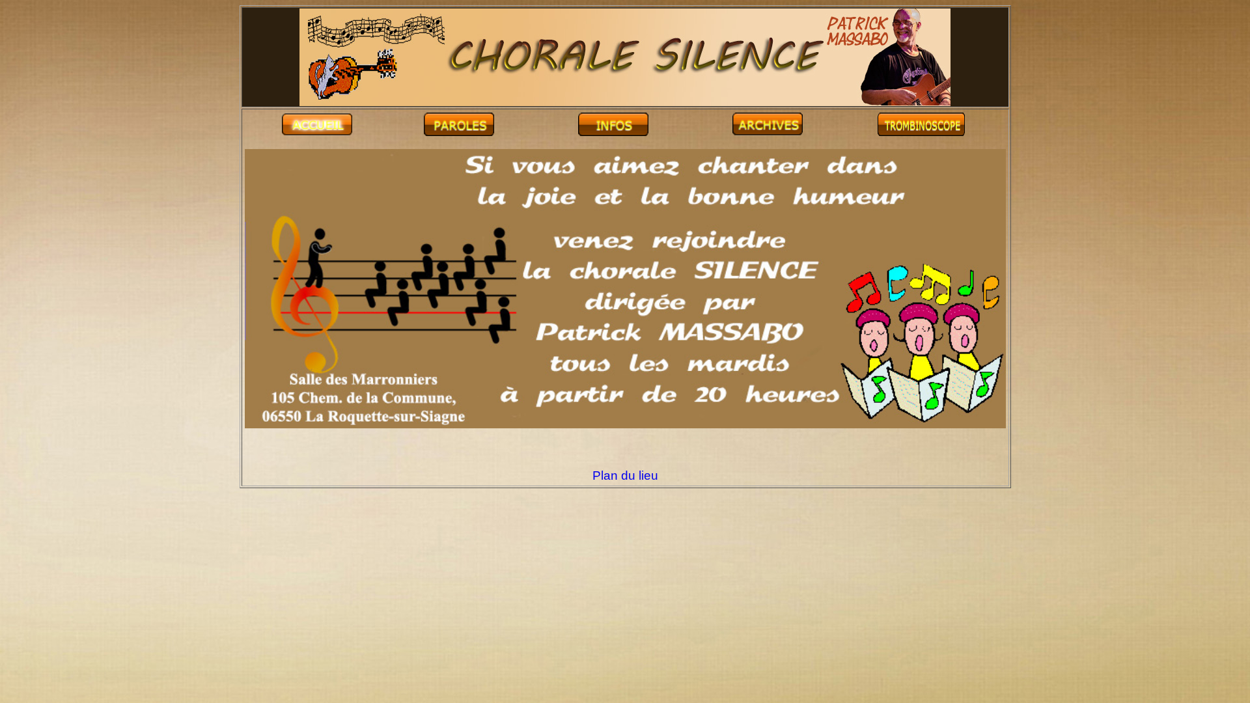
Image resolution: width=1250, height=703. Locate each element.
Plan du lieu (625, 475)
